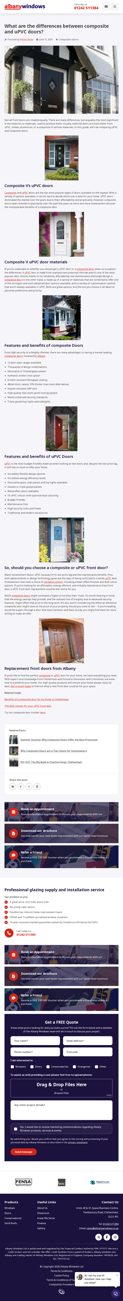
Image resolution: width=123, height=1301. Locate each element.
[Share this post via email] (12, 786)
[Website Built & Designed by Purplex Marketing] (61, 1291)
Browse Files (61, 1093)
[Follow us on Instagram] (115, 1237)
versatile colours (53, 582)
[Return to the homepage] (24, 7)
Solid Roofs (10, 1223)
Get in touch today (20, 686)
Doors (7, 1213)
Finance (41, 1223)
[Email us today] (106, 6)
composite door (84, 269)
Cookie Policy (61, 1275)
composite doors (13, 356)
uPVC (25, 192)
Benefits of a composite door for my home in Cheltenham (36, 699)
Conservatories (13, 1218)
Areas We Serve (46, 1218)
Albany (41, 356)
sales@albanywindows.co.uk (102, 1228)
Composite (10, 192)
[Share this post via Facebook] (20, 786)
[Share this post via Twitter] (29, 786)
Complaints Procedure (61, 1284)
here (42, 712)
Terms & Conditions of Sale (61, 1280)
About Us (42, 1208)
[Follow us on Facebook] (107, 1237)
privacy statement (78, 1142)
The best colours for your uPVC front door (27, 706)
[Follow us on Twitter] (98, 1237)
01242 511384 (86, 7)
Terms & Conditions (61, 1271)
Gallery (41, 1228)
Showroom (43, 1213)
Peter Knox (26, 39)
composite (44, 675)
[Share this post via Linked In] (37, 786)
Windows (9, 1208)
